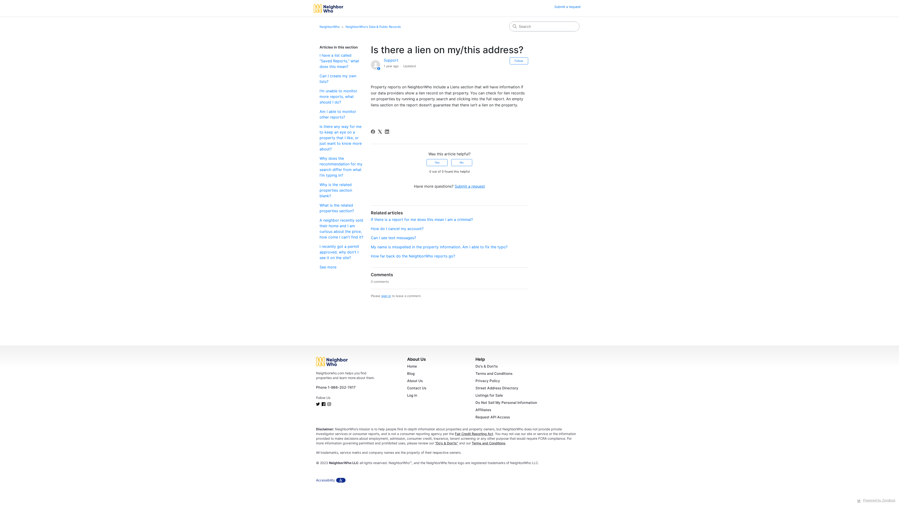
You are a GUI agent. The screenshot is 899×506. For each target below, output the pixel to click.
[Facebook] (373, 132)
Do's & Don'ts (486, 366)
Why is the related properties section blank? (336, 190)
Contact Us (416, 388)
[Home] (328, 8)
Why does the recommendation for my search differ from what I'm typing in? (341, 167)
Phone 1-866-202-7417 (336, 387)
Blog (411, 373)
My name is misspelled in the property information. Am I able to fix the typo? (439, 247)
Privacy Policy (487, 381)
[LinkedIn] (387, 132)
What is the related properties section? (337, 208)
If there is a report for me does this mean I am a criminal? (422, 219)
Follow (519, 61)
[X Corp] (380, 132)
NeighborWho (330, 27)
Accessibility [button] (325, 480)
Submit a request (567, 7)
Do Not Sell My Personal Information (506, 402)
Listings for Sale (489, 395)
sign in (386, 296)
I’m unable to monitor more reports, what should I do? (338, 96)
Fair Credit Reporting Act (474, 434)
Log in (412, 395)
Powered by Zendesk (879, 500)
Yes (437, 162)
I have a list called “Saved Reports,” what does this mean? (339, 61)
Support (391, 60)
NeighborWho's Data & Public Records (373, 27)
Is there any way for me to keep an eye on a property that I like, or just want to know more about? (341, 137)
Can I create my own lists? (338, 79)
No (462, 162)
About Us (415, 381)
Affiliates (483, 410)
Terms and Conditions (493, 373)
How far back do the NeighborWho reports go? (413, 256)
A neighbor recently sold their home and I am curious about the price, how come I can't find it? (341, 228)
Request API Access (492, 417)
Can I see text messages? (393, 237)
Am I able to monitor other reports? (338, 114)
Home (412, 366)
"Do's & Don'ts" (446, 443)
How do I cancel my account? (397, 228)
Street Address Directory (496, 388)
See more (328, 267)
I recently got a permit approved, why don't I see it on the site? (339, 252)
